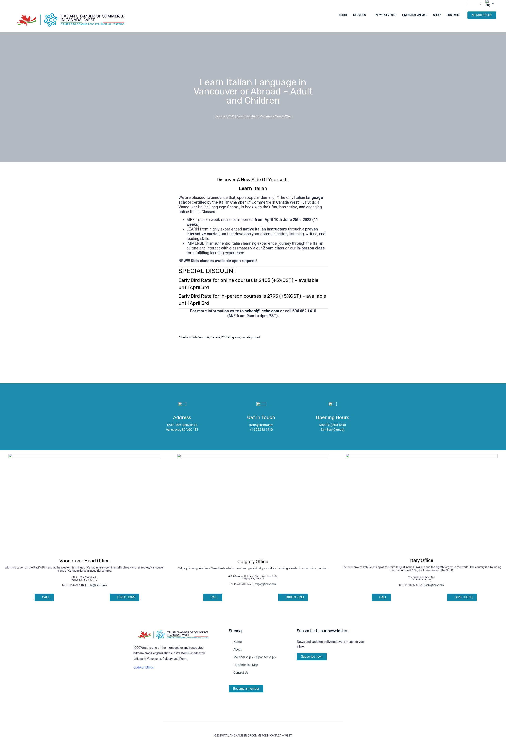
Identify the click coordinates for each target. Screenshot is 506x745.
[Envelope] (159, 681)
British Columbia (199, 337)
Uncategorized (251, 337)
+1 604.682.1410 (261, 430)
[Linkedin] (448, 4)
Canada (215, 337)
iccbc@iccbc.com (261, 425)
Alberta (183, 337)
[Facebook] (151, 681)
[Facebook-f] (461, 4)
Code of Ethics (143, 667)
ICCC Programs (230, 337)
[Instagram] (455, 4)
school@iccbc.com (262, 311)
